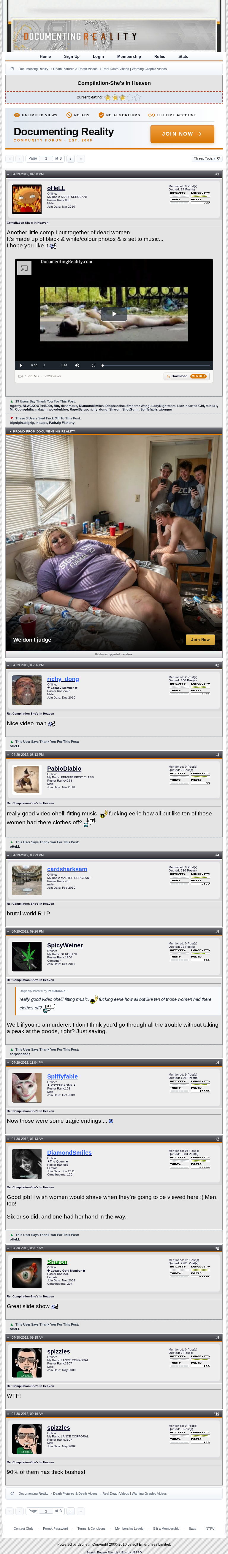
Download (188, 376)
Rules (159, 56)
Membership (129, 56)
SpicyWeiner (65, 945)
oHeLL (56, 188)
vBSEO (137, 1552)
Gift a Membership (166, 1528)
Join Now (177, 134)
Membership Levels (129, 1528)
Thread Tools (205, 158)
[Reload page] (12, 69)
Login (98, 56)
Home (45, 56)
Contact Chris (24, 1528)
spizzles (58, 1351)
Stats (183, 56)
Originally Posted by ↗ (44, 990)
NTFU (210, 1528)
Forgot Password (55, 1528)
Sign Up (72, 56)
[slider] (156, 365)
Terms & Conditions (91, 1528)
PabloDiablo (64, 768)
